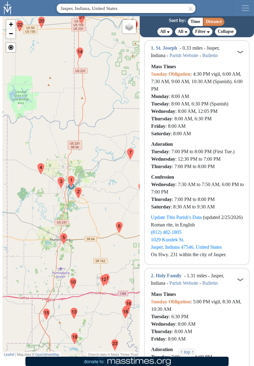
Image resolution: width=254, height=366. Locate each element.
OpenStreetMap (47, 354)
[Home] (7, 7)
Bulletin (210, 55)
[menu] (245, 8)
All (163, 31)
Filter (201, 31)
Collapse (226, 31)
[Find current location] (10, 47)
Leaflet (9, 354)
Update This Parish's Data (176, 217)
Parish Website (183, 55)
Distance (214, 21)
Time (195, 21)
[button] (68, 177)
